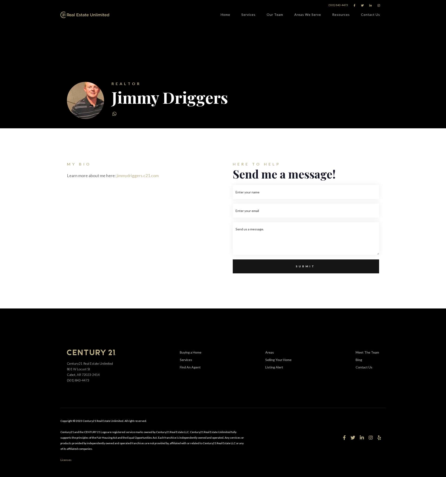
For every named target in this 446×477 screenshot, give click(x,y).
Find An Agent (190, 367)
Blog (359, 360)
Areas (269, 352)
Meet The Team (367, 352)
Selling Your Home (278, 360)
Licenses (66, 460)
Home (225, 15)
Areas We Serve (307, 15)
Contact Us (370, 15)
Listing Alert (274, 367)
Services (248, 15)
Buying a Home (190, 352)
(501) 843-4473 (338, 5)
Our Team (275, 15)
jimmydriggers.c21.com (138, 175)
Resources (341, 15)
